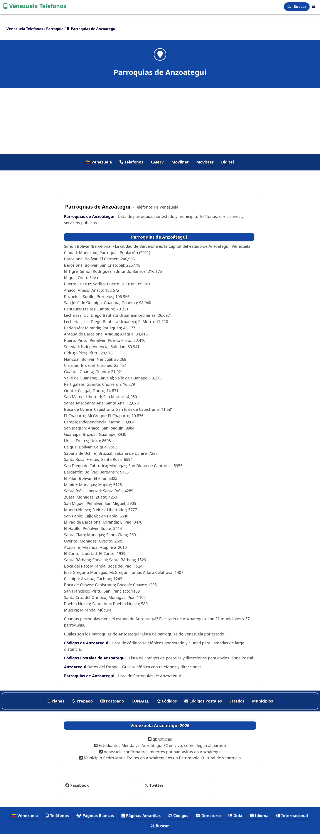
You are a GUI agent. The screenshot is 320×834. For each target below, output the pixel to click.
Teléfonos (59, 815)
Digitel (227, 162)
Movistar (205, 162)
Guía (237, 815)
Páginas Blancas (97, 815)
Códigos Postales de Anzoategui (95, 657)
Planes (57, 701)
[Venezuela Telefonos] (313, 6)
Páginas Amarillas (143, 815)
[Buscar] (290, 6)
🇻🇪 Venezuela (99, 162)
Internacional (294, 815)
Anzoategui (75, 666)
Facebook (79, 785)
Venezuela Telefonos (37, 6)
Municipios (262, 701)
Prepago (84, 701)
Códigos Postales (205, 701)
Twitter (153, 785)
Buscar (300, 6)
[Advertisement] (160, 121)
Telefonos (133, 162)
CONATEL (140, 701)
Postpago (114, 701)
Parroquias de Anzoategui (89, 675)
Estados (236, 701)
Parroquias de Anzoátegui (89, 216)
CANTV (157, 162)
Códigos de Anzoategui (86, 642)
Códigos (169, 701)
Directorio (210, 815)
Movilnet (180, 162)
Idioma (261, 815)
